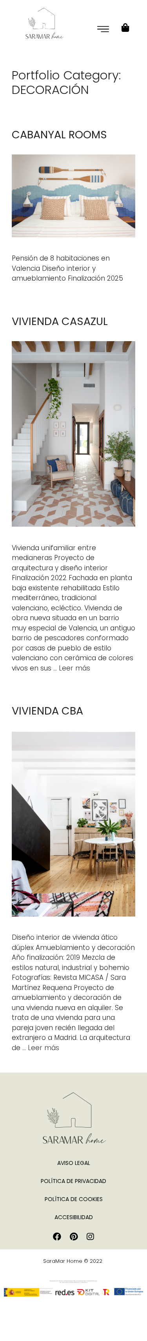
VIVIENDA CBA (47, 711)
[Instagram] (90, 1237)
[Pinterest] (73, 1237)
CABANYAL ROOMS (59, 134)
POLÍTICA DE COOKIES (74, 1199)
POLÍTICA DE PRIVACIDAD (73, 1181)
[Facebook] (57, 1237)
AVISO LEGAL (73, 1163)
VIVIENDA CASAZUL (60, 321)
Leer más (74, 668)
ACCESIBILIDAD (73, 1217)
